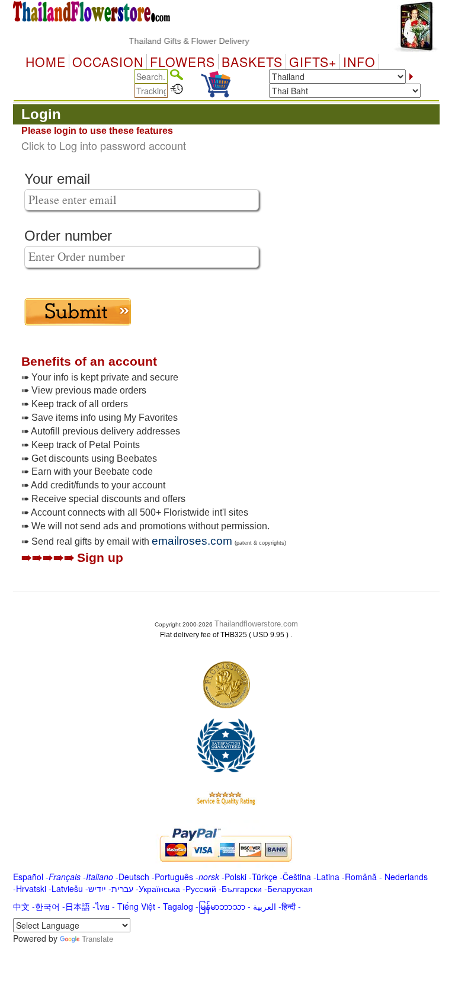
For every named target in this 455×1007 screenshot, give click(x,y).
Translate (97, 938)
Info (359, 61)
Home (45, 61)
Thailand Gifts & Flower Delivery (180, 41)
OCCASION (107, 61)
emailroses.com (192, 541)
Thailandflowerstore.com (256, 623)
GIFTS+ (313, 61)
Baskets (252, 61)
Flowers (182, 61)
